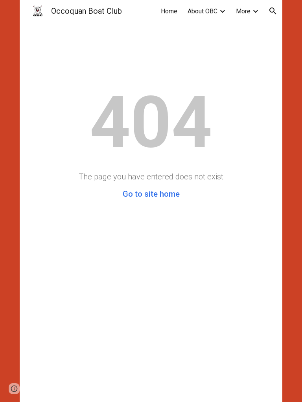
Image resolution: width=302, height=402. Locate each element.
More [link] (243, 11)
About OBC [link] (202, 11)
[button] (272, 11)
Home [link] (169, 11)
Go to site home (151, 194)
